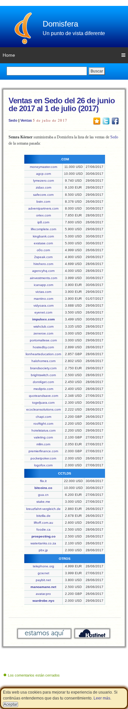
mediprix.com (43, 389)
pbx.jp (43, 550)
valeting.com (43, 437)
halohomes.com (43, 361)
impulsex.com (43, 319)
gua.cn (43, 494)
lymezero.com (43, 180)
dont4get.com (43, 382)
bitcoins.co (43, 488)
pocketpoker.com (43, 458)
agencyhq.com (43, 271)
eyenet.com (43, 312)
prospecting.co (43, 536)
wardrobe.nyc (43, 600)
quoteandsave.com (43, 395)
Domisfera (60, 23)
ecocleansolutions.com (43, 409)
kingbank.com (43, 236)
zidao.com (43, 187)
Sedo (13, 120)
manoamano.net (43, 587)
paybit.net (43, 580)
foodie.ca (43, 529)
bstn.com (43, 201)
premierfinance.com (43, 451)
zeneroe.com (43, 333)
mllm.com (43, 444)
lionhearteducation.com (43, 354)
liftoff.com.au (43, 522)
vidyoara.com (43, 305)
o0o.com (43, 250)
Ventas (26, 120)
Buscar (97, 71)
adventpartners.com (43, 208)
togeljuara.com (43, 402)
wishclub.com (43, 326)
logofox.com (43, 465)
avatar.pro (43, 594)
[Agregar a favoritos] (96, 120)
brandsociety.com (43, 368)
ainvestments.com (43, 278)
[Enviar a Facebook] (115, 120)
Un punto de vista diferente (74, 33)
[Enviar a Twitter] (106, 120)
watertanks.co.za (43, 543)
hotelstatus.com (43, 430)
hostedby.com (43, 347)
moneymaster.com (43, 167)
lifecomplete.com (43, 229)
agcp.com (43, 173)
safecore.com (43, 194)
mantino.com (43, 298)
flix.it (43, 481)
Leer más (102, 698)
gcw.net (43, 573)
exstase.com (43, 243)
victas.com (43, 292)
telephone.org (43, 566)
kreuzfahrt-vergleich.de (43, 509)
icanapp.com (43, 285)
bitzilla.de (43, 515)
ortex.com (43, 215)
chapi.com (43, 416)
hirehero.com (43, 264)
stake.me (43, 501)
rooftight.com (43, 423)
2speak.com (43, 257)
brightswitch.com (43, 375)
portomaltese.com (43, 340)
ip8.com (43, 222)
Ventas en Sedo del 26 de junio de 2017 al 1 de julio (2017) (62, 104)
